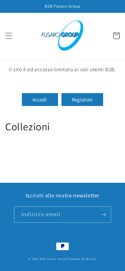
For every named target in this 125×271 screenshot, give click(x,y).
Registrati (82, 99)
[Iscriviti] (103, 214)
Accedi (40, 99)
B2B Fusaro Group (53, 259)
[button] (8, 35)
